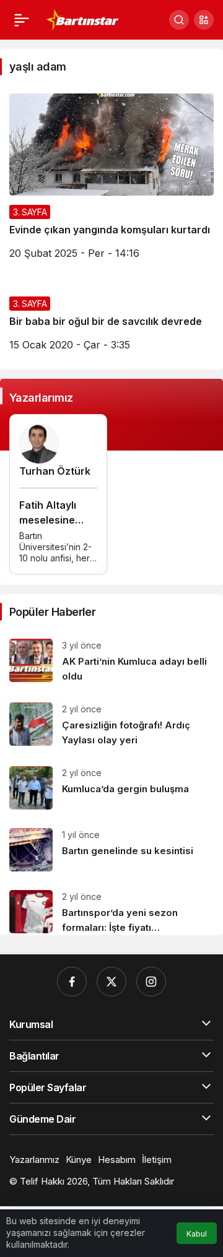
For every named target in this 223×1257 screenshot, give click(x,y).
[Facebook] (72, 981)
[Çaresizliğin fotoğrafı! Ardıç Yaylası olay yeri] (111, 725)
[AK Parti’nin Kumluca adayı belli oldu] (111, 661)
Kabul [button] (196, 1233)
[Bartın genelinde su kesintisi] (111, 850)
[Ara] (179, 20)
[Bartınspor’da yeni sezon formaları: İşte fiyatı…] (111, 908)
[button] (204, 20)
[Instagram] (151, 981)
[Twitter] (111, 981)
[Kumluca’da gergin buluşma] (111, 788)
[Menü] (21, 19)
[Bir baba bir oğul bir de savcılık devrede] (111, 323)
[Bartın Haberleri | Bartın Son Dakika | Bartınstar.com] (82, 18)
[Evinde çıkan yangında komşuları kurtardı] (111, 181)
